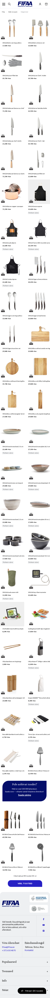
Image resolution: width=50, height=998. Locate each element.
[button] (3, 4)
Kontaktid (29, 950)
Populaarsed (9, 961)
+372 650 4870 (9, 950)
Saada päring (24, 795)
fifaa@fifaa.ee (8, 947)
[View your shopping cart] (46, 4)
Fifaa (3, 12)
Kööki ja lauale (12, 12)
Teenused (7, 971)
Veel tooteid (25, 883)
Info (4, 980)
